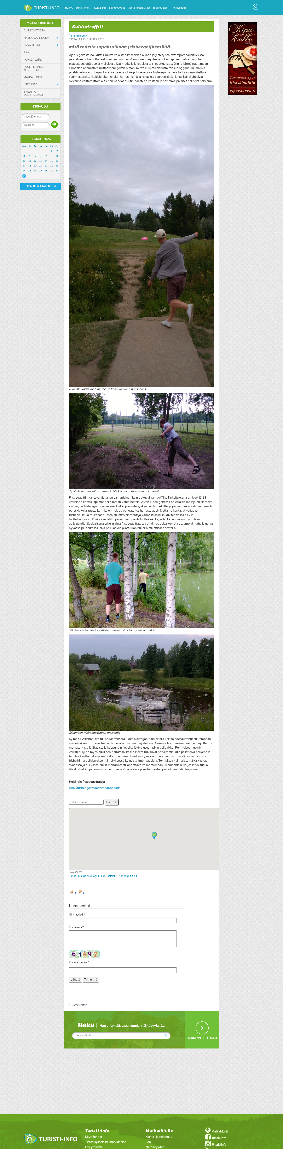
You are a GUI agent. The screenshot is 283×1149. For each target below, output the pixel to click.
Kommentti (76, 927)
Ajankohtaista (34, 30)
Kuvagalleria (33, 59)
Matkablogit (33, 77)
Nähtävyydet (117, 8)
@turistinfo (218, 1145)
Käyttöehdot (93, 1137)
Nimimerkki (77, 915)
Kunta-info (100, 8)
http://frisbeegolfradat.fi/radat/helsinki (94, 788)
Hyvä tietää (32, 45)
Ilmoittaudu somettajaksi (33, 94)
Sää (26, 52)
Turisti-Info (82, 8)
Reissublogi (90, 876)
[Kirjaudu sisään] (54, 124)
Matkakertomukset (138, 8)
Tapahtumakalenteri (40, 186)
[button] (112, 802)
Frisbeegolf (124, 876)
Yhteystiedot (179, 8)
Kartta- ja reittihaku (159, 1137)
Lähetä (75, 980)
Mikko (101, 876)
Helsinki (111, 876)
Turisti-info (75, 876)
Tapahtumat (160, 8)
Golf (134, 876)
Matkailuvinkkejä (36, 37)
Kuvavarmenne (79, 962)
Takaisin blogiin (78, 36)
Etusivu (68, 8)
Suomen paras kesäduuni (34, 69)
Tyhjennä (90, 980)
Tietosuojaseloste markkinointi (105, 1142)
